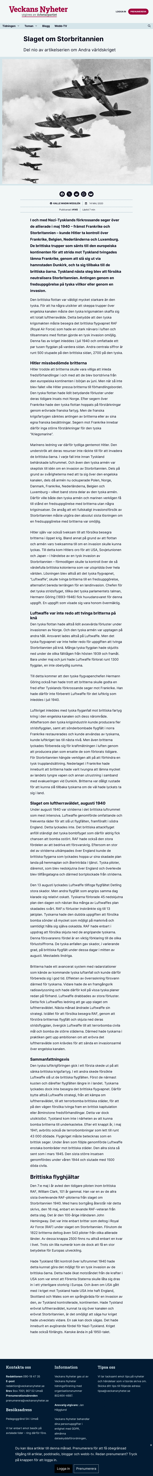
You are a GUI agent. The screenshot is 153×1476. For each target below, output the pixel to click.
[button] (149, 26)
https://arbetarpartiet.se (116, 1412)
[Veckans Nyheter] (38, 11)
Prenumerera (138, 11)
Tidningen (9, 26)
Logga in (121, 11)
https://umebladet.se (114, 1406)
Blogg (46, 26)
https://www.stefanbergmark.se (122, 1401)
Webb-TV (61, 26)
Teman (29, 26)
